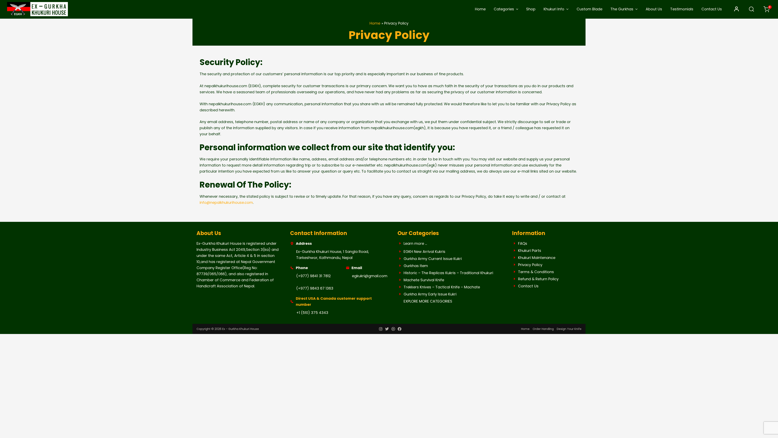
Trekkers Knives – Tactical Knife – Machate (442, 287)
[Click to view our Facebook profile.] (399, 329)
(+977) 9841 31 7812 (313, 275)
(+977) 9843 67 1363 (314, 288)
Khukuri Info (554, 9)
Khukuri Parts (529, 250)
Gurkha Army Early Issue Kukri (430, 294)
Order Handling (543, 329)
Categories (504, 9)
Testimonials (681, 9)
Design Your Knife (569, 329)
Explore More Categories (428, 301)
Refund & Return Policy (538, 278)
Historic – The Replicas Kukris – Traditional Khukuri (448, 272)
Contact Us (711, 9)
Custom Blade (589, 9)
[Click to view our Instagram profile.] (380, 329)
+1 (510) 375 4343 (312, 312)
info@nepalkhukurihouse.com (226, 202)
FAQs (522, 243)
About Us (654, 9)
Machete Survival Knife (424, 279)
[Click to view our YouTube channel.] (393, 329)
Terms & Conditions (536, 271)
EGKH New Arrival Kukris (424, 251)
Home (480, 9)
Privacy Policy (530, 264)
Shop (530, 9)
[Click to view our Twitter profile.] (387, 329)
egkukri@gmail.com (369, 275)
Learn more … (415, 243)
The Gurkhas (621, 9)
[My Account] (736, 9)
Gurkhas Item (416, 265)
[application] (516, 9)
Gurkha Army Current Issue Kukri (433, 258)
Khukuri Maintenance (536, 257)
